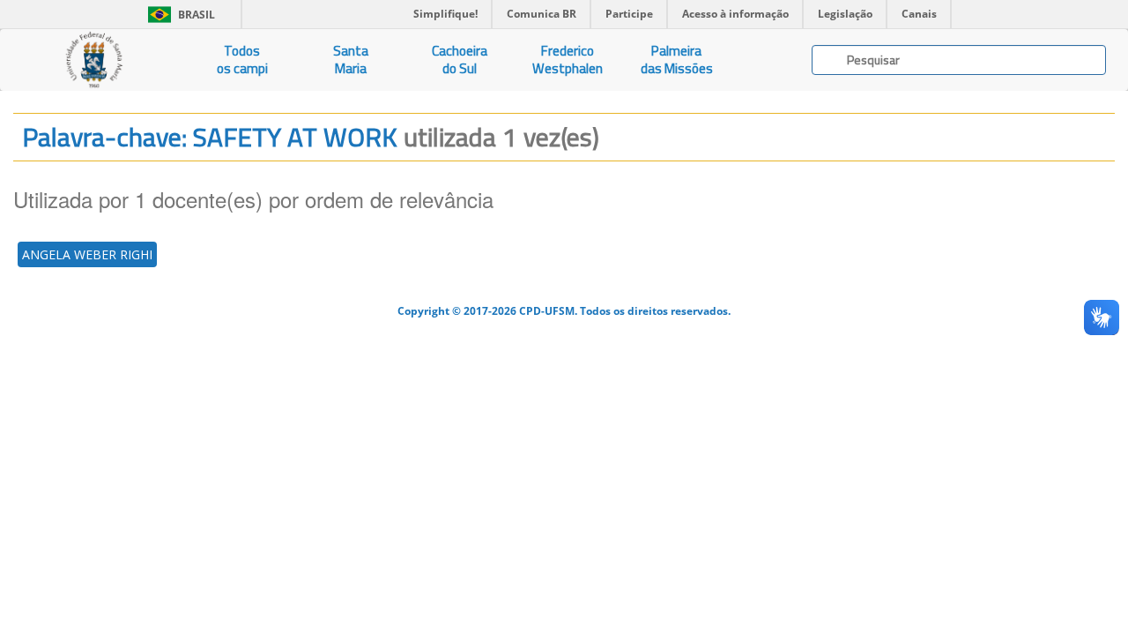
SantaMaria (350, 59)
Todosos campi (242, 59)
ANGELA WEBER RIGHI (87, 254)
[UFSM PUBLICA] (94, 60)
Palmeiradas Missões (677, 59)
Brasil (178, 14)
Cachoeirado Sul (459, 59)
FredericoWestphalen (567, 59)
